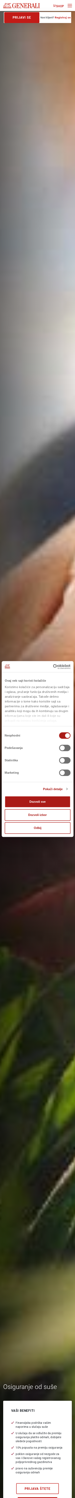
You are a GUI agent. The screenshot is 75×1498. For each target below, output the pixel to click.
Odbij (37, 828)
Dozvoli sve (37, 801)
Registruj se (63, 17)
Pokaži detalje (53, 789)
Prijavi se (22, 17)
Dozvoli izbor (37, 815)
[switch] (64, 748)
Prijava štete (37, 1489)
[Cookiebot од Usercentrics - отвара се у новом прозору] (53, 666)
